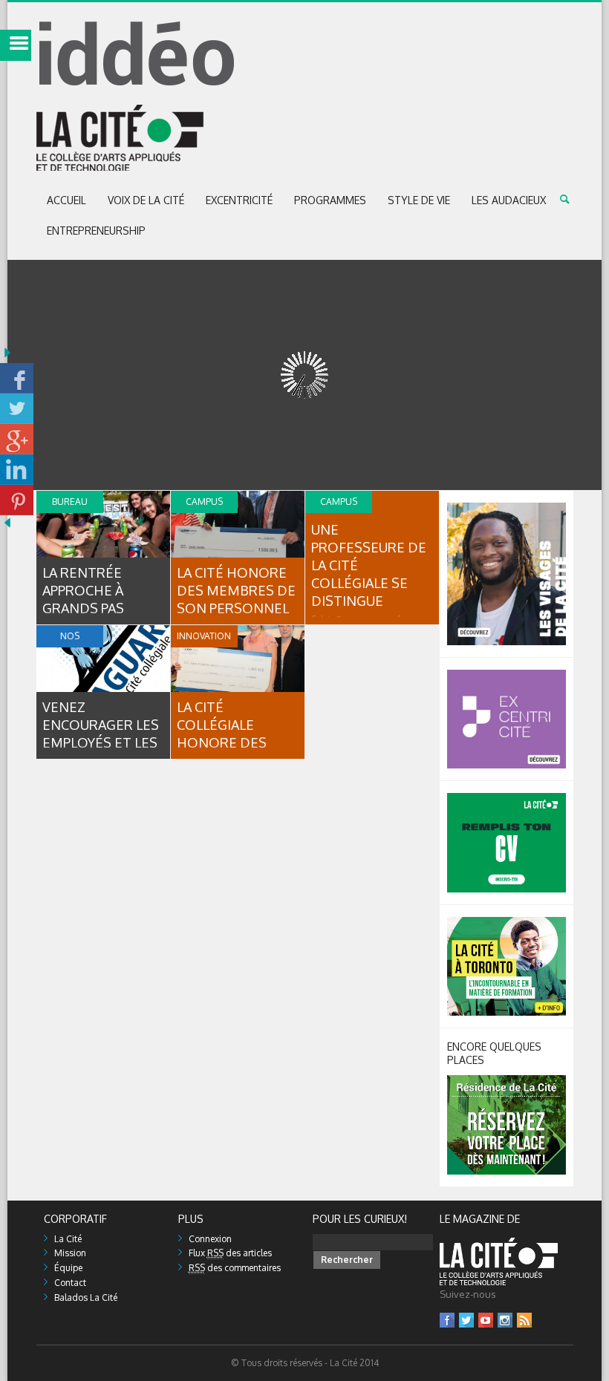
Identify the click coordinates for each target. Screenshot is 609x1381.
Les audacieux (509, 200)
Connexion (210, 1238)
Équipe (68, 1267)
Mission (70, 1252)
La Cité (68, 1238)
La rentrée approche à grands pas (83, 590)
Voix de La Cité (146, 200)
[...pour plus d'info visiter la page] (506, 508)
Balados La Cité (85, 1297)
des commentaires (235, 1267)
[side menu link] (15, 45)
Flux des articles (230, 1252)
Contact (70, 1282)
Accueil (66, 200)
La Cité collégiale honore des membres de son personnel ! (238, 742)
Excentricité (239, 200)
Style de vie (419, 200)
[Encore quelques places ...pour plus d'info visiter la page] (506, 1080)
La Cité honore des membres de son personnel (236, 590)
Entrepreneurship (96, 230)
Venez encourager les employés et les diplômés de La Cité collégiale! (100, 742)
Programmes (330, 200)
